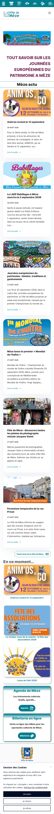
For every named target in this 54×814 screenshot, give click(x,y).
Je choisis (27, 801)
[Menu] (49, 13)
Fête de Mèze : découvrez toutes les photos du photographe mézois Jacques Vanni (26, 433)
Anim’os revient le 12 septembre (25, 122)
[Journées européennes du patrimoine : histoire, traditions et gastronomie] (27, 254)
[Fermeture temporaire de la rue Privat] (27, 489)
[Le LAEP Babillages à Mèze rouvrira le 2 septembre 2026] (27, 175)
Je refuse (27, 808)
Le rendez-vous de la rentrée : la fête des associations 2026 (27, 638)
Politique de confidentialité (35, 787)
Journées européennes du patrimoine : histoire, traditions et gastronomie (26, 276)
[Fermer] (51, 767)
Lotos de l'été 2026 (27, 680)
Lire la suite (12, 152)
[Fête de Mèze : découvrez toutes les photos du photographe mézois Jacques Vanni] (27, 411)
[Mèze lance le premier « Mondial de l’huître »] (27, 332)
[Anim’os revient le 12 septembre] (27, 103)
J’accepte (27, 794)
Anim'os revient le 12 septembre (27, 598)
